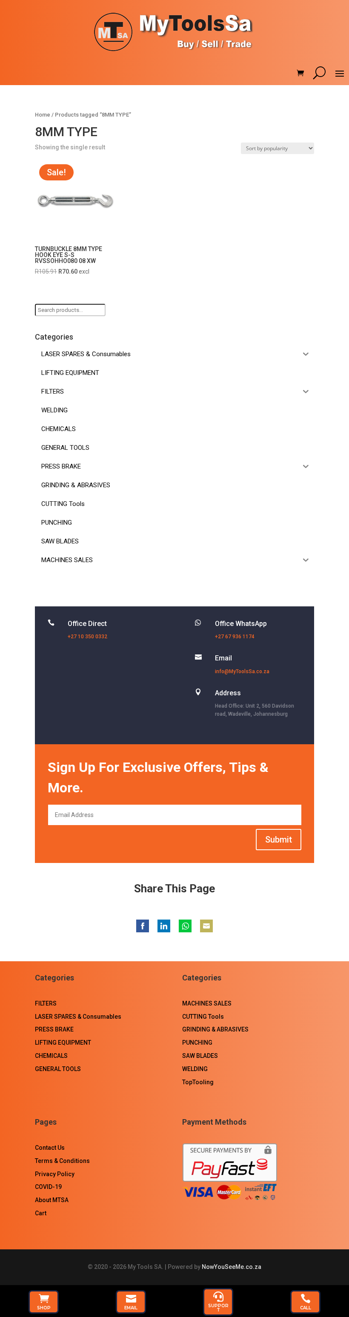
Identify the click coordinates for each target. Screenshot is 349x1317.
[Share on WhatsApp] (185, 926)
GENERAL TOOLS (58, 1069)
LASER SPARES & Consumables (78, 1016)
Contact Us (50, 1147)
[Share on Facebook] (142, 926)
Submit (278, 839)
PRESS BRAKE (54, 1029)
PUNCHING (197, 1042)
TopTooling (198, 1082)
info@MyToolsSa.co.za (242, 671)
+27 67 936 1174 (235, 637)
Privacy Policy (54, 1174)
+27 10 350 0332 (87, 637)
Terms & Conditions (62, 1160)
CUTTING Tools (203, 1016)
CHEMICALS (51, 1055)
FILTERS (46, 1003)
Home (42, 114)
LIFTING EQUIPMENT (63, 1042)
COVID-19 (48, 1186)
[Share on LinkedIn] (163, 926)
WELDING (195, 1069)
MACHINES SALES (207, 1003)
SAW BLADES (200, 1055)
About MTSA (52, 1200)
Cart (40, 1213)
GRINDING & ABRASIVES (215, 1029)
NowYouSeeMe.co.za (231, 1266)
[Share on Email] (206, 926)
